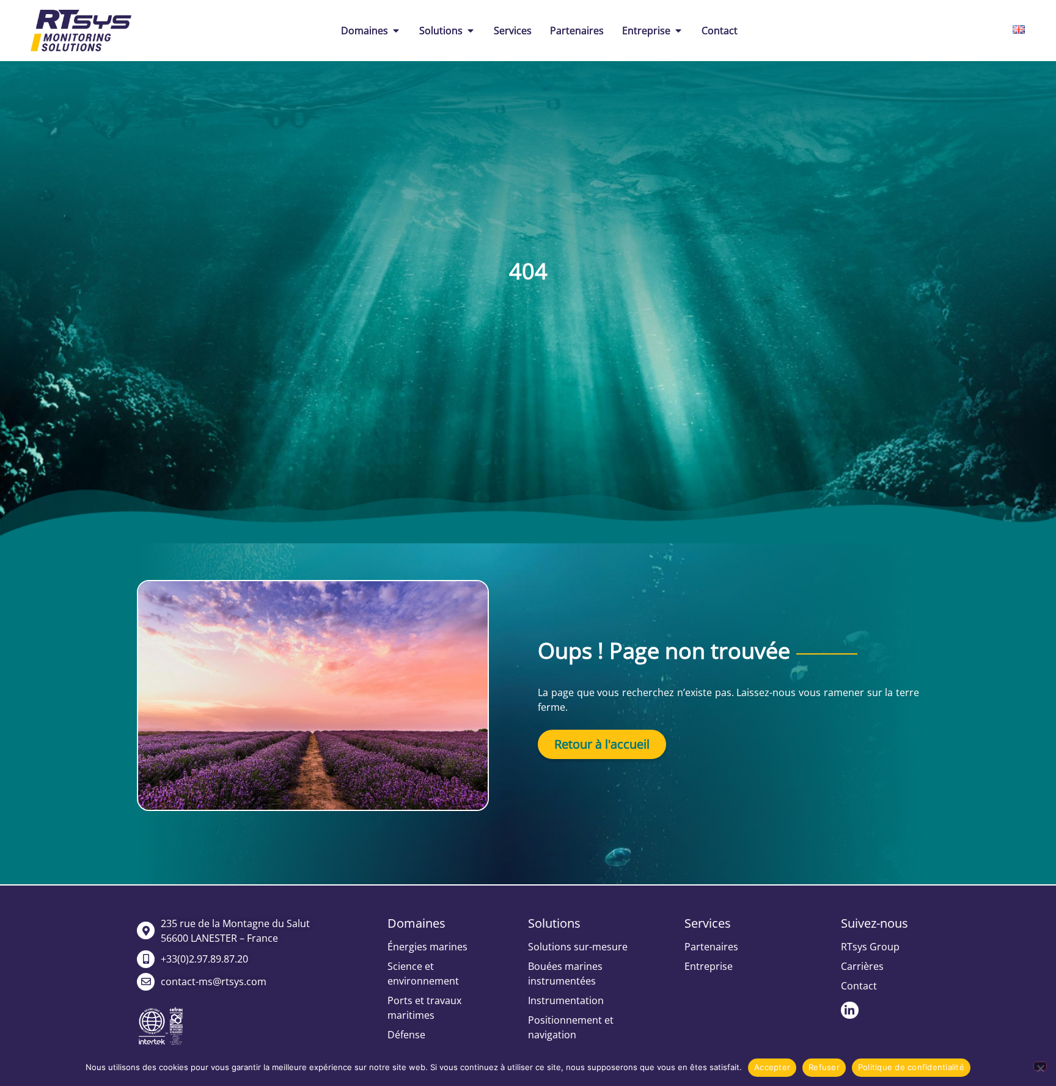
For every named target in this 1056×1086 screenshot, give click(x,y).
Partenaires (711, 946)
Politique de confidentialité (911, 1067)
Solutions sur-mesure (578, 946)
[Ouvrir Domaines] (396, 30)
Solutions (554, 923)
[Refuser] (1040, 1066)
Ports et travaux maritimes (424, 1008)
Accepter (772, 1067)
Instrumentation (566, 1000)
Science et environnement (423, 973)
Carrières (862, 966)
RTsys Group (870, 946)
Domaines (416, 923)
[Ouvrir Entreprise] (678, 30)
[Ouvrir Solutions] (470, 30)
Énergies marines (427, 946)
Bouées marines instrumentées (565, 973)
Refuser (824, 1067)
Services (707, 923)
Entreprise (708, 966)
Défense (406, 1034)
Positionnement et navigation (571, 1027)
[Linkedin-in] (850, 1010)
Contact (859, 985)
